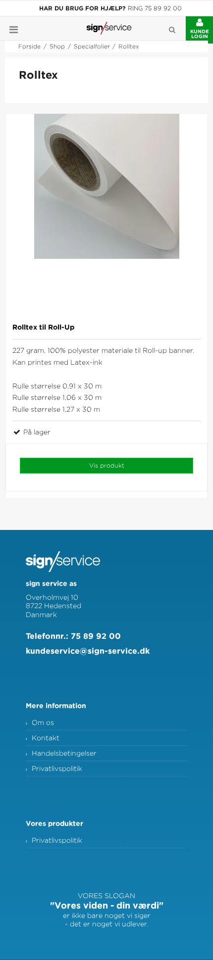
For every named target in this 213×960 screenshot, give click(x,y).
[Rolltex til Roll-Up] (106, 215)
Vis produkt (106, 465)
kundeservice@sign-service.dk (88, 650)
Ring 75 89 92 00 (155, 8)
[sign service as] (109, 28)
